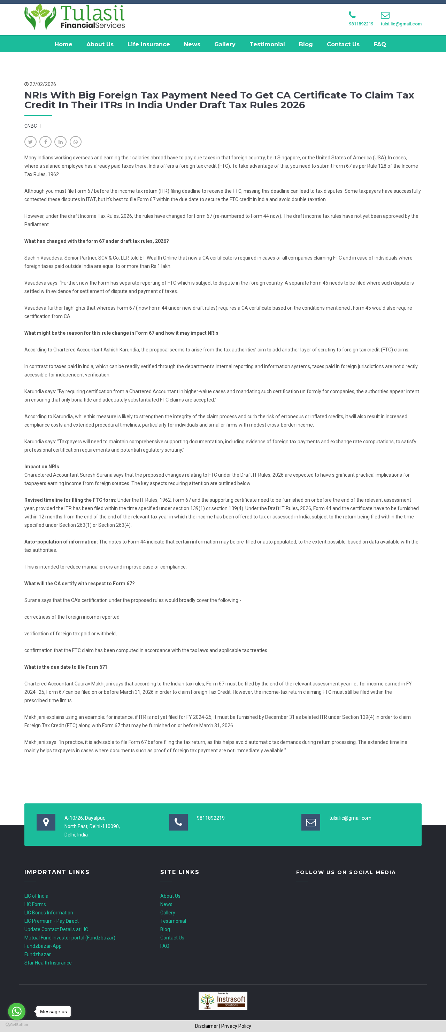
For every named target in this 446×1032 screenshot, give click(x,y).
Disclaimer (206, 1026)
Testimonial (267, 44)
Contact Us (343, 44)
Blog (306, 44)
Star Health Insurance (48, 963)
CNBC (30, 126)
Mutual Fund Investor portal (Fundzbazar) (69, 937)
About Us (100, 44)
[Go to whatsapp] (16, 1011)
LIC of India (36, 896)
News (192, 44)
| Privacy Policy (235, 1026)
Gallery (225, 44)
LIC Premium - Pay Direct (51, 921)
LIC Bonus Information (48, 912)
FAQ (380, 44)
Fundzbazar (37, 954)
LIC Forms (35, 904)
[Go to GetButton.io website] (17, 1025)
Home (63, 44)
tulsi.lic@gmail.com (401, 23)
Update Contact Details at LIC (56, 929)
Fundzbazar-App (43, 946)
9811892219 (361, 23)
